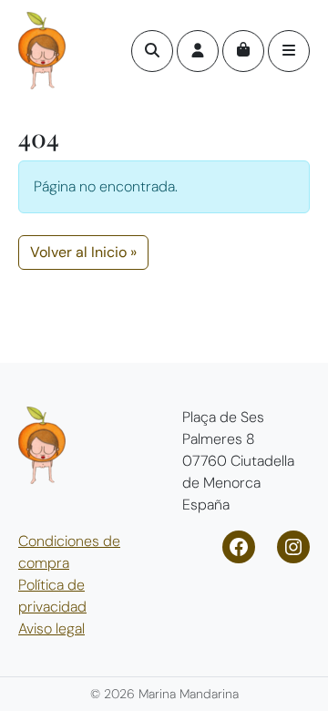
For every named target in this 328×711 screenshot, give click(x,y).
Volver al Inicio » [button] (83, 252)
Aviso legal (51, 628)
